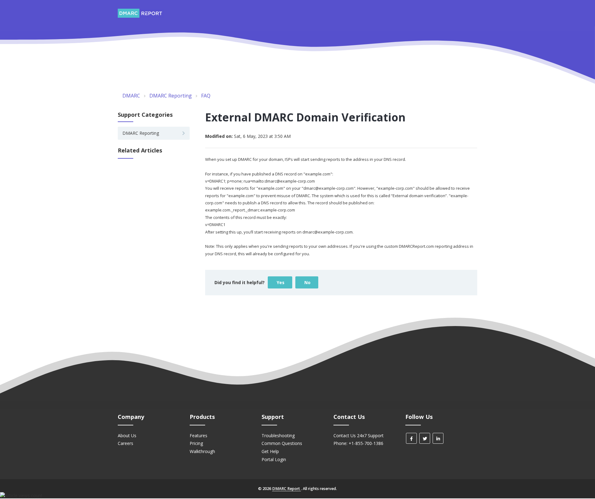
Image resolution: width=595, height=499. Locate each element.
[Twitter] (424, 438)
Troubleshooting (278, 435)
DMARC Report (286, 488)
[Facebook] (411, 438)
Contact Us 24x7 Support (358, 435)
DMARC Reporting (170, 95)
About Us (127, 435)
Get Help (270, 451)
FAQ (205, 95)
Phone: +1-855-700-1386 (358, 443)
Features (198, 435)
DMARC (131, 95)
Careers (125, 443)
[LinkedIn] (438, 438)
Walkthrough (202, 451)
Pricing (196, 443)
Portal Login (274, 459)
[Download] (286, 171)
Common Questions (282, 443)
